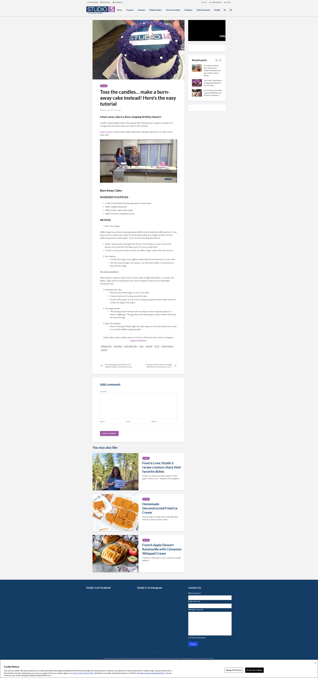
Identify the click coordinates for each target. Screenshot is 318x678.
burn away (118, 346)
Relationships (155, 10)
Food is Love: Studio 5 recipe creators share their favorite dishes (161, 467)
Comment (103, 391)
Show (119, 10)
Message (195, 609)
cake (141, 346)
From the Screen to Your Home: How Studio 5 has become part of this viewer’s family (212, 70)
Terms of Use (78, 673)
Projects (130, 10)
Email (128, 421)
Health (217, 10)
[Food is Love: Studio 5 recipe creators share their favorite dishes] (116, 471)
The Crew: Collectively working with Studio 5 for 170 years (212, 83)
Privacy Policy (89, 673)
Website (154, 421)
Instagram (93, 2)
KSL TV (204, 2)
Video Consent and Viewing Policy (152, 673)
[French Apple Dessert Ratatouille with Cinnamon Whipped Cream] (116, 553)
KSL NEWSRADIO (215, 2)
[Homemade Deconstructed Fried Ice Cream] (116, 512)
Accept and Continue (254, 670)
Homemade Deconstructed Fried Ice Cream (160, 508)
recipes (104, 350)
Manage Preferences (234, 670)
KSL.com (227, 2)
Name (102, 421)
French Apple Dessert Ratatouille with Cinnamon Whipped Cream (161, 549)
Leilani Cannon (106, 132)
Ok (315, 663)
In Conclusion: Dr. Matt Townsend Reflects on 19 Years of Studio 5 (213, 92)
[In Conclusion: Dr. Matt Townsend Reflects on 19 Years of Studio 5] (197, 92)
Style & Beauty (203, 10)
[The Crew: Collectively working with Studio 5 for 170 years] (197, 83)
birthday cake (106, 346)
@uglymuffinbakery (138, 340)
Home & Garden (173, 10)
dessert (149, 346)
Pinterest (118, 2)
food (157, 346)
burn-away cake (131, 346)
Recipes (141, 10)
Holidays (188, 10)
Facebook (106, 2)
